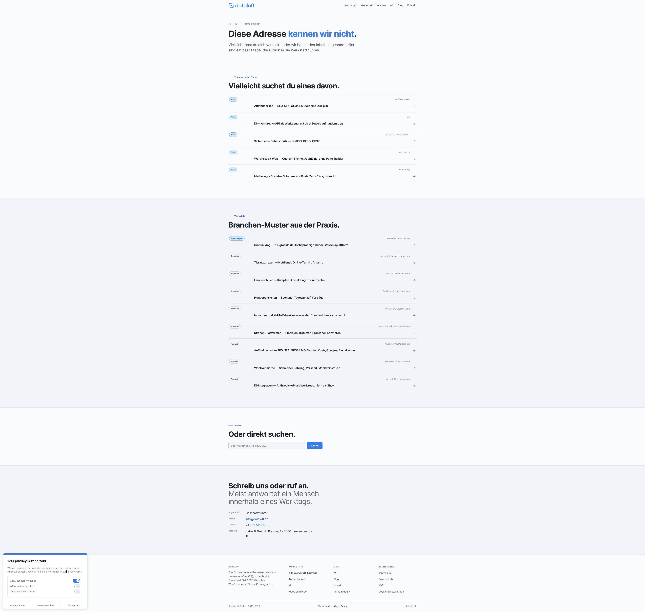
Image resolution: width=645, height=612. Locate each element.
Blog (400, 5)
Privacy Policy (74, 571)
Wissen (381, 5)
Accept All (73, 605)
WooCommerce (298, 591)
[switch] (76, 581)
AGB (380, 585)
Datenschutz (385, 579)
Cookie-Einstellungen (391, 591)
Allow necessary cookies (23, 580)
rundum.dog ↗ (342, 591)
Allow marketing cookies (23, 591)
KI (290, 585)
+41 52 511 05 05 (257, 525)
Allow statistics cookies (22, 586)
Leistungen (350, 5)
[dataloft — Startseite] (241, 5)
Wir (392, 5)
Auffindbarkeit (297, 579)
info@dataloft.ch (257, 519)
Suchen (314, 445)
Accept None (17, 605)
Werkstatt (367, 5)
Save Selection (45, 605)
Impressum (385, 573)
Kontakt (412, 5)
